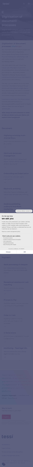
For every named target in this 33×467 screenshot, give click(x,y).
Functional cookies (8, 238)
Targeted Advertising (8, 243)
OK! (25, 252)
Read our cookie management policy (11, 231)
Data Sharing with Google (9, 244)
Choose (8, 252)
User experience (7, 241)
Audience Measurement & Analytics (12, 239)
